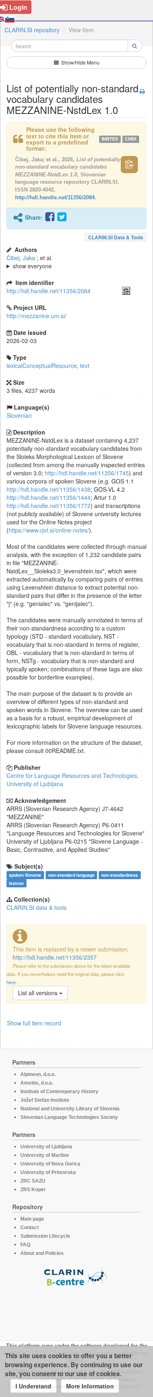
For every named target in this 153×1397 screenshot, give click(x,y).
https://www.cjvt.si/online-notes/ (49, 530)
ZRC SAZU (32, 1181)
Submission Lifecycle (45, 1236)
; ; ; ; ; (63, 262)
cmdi (130, 139)
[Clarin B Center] (77, 1276)
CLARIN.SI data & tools (115, 237)
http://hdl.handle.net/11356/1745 (87, 473)
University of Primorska (48, 1172)
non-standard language (71, 875)
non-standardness (119, 875)
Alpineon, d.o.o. (37, 1074)
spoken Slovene (25, 875)
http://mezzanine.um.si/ (37, 316)
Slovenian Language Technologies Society (69, 1117)
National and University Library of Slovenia (70, 1109)
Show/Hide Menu (80, 62)
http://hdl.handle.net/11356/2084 (55, 197)
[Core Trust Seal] (76, 1309)
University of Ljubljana (46, 1147)
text (84, 365)
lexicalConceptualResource (42, 365)
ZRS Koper (33, 1189)
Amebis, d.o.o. (36, 1083)
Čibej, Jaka (21, 258)
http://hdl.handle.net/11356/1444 (49, 497)
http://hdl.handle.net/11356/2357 (55, 957)
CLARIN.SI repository (32, 30)
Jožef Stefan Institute (44, 1100)
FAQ (25, 1245)
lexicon (16, 883)
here (11, 982)
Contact (29, 1227)
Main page (32, 1219)
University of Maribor (44, 1155)
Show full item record (34, 1023)
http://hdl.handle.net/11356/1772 (49, 505)
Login (18, 7)
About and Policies (42, 1253)
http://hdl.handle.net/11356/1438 (49, 489)
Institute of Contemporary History (59, 1091)
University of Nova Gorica (50, 1164)
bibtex (110, 139)
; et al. (30, 262)
